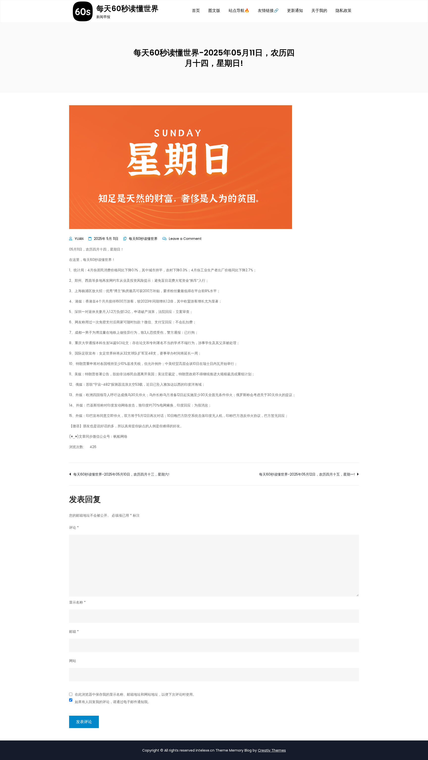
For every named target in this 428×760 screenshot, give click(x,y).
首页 (196, 10)
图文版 (214, 10)
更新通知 (295, 10)
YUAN (79, 238)
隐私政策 (343, 10)
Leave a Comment (185, 238)
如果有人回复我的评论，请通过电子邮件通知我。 (113, 701)
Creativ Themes (272, 750)
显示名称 (77, 602)
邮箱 (74, 631)
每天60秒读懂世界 (127, 8)
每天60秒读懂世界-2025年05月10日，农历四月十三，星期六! (121, 474)
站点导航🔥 (239, 10)
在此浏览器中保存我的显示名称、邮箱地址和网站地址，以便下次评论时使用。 (135, 694)
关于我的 (319, 10)
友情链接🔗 (268, 10)
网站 (72, 660)
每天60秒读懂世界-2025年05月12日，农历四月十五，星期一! (307, 474)
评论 (74, 527)
